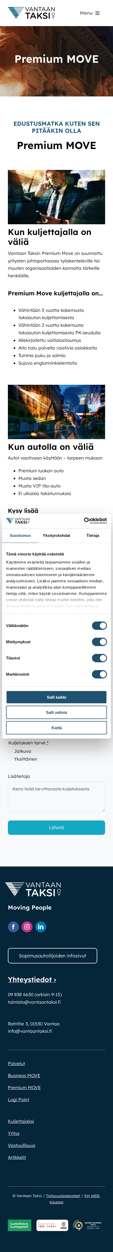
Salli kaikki (56, 697)
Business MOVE (24, 1075)
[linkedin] (40, 926)
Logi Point (18, 1099)
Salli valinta (56, 712)
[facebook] (13, 926)
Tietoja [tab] (92, 535)
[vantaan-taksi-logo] (31, 9)
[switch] (99, 642)
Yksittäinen (25, 759)
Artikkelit (17, 1157)
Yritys (13, 1133)
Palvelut (16, 1063)
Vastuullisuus (21, 1145)
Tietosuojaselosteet (63, 1195)
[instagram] (27, 926)
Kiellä (57, 727)
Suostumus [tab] (20, 535)
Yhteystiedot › (32, 979)
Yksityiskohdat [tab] (56, 535)
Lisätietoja (19, 776)
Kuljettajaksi (21, 1121)
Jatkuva (22, 751)
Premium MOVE (24, 1087)
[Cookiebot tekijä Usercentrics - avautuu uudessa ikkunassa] (84, 521)
